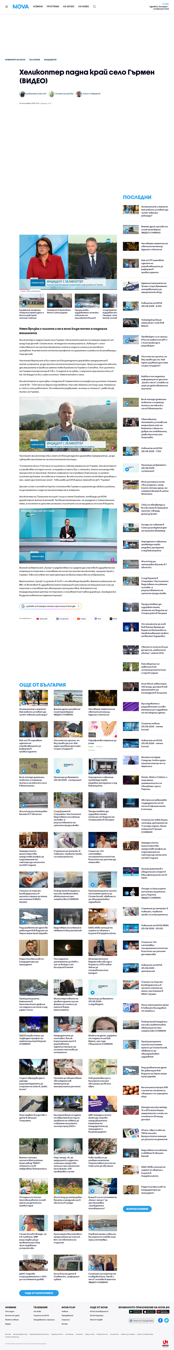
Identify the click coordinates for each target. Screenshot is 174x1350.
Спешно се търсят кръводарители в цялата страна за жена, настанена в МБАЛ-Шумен (33, 896)
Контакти (79, 1334)
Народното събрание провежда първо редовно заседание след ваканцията (102, 781)
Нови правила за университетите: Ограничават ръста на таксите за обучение (102, 1161)
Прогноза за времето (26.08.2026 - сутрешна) (67, 778)
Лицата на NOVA (41, 1315)
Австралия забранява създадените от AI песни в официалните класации (154, 804)
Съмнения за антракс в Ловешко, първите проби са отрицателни (68, 854)
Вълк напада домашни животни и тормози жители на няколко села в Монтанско (33, 781)
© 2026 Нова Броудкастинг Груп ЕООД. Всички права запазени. (26, 1343)
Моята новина (12, 1320)
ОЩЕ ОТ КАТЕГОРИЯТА (39, 1293)
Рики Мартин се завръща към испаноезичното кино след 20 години (153, 668)
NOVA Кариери (96, 1315)
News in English (96, 1320)
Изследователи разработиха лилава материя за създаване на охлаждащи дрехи (154, 708)
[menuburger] (6, 6)
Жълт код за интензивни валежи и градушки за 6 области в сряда (68, 1200)
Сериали (66, 1320)
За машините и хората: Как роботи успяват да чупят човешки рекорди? (33, 712)
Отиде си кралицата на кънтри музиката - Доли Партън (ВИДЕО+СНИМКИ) (153, 893)
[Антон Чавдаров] (79, 94)
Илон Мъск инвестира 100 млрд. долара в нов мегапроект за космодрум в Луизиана (154, 688)
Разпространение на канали (39, 1334)
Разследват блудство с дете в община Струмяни (33, 1118)
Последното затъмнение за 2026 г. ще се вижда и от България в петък (66, 963)
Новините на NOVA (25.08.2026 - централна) (151, 968)
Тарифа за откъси (57, 1334)
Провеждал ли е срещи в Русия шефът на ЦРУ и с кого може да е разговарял (154, 341)
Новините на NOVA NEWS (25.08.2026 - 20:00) (155, 927)
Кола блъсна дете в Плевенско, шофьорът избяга (66, 1276)
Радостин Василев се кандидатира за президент (31, 962)
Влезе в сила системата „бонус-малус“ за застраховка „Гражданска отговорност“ (102, 1203)
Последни (9, 1311)
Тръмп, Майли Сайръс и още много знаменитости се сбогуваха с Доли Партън (154, 783)
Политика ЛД (114, 1334)
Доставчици (69, 1334)
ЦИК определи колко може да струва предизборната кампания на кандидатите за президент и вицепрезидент (99, 1123)
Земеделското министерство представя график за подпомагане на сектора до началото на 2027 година (32, 858)
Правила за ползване (128, 1334)
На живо (83, 6)
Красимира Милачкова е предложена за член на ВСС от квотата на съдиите (68, 1238)
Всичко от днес (12, 1315)
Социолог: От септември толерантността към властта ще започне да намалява (102, 856)
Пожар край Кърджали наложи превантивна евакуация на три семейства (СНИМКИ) (67, 894)
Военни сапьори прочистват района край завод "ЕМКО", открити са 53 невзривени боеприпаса (33, 1163)
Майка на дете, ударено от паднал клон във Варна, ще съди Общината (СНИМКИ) (102, 1039)
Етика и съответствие (145, 1334)
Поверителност (102, 1334)
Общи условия (89, 1334)
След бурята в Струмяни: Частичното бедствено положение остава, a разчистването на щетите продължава (67, 818)
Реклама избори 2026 (20, 1334)
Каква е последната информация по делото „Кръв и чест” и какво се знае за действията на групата (154, 382)
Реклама (8, 1334)
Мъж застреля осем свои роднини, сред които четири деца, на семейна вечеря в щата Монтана (155, 488)
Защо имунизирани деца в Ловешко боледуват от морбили (155, 1008)
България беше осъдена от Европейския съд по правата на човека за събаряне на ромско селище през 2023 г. (67, 1120)
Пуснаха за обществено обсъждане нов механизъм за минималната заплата (68, 1082)
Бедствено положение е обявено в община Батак (68, 929)
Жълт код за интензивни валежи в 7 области (33, 812)
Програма (53, 6)
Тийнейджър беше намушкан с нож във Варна (152, 323)
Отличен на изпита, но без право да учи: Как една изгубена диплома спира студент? (67, 744)
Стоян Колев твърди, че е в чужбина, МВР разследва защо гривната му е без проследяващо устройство (32, 1241)
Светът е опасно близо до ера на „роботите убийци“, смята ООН (154, 650)
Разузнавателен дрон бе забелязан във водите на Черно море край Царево (33, 930)
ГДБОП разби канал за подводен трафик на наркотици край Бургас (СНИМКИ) (32, 1039)
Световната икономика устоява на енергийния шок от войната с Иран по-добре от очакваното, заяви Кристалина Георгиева (154, 428)
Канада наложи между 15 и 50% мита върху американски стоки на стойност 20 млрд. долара (154, 1113)
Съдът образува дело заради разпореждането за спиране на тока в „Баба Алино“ (33, 1083)
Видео (8, 1324)
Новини (38, 6)
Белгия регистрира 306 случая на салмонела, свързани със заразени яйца (154, 1092)
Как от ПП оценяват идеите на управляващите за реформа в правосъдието (30, 746)
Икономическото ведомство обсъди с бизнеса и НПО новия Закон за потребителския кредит (100, 966)
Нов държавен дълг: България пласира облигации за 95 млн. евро (99, 1082)
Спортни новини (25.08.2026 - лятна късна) (152, 726)
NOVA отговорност (99, 1311)
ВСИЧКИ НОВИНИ (137, 1208)
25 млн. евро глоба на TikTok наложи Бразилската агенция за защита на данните (154, 1134)
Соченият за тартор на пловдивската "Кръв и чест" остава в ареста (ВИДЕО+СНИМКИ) (102, 1277)
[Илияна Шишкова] (52, 94)
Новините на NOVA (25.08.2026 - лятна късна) (152, 743)
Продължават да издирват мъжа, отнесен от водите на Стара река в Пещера (101, 815)
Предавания (67, 1315)
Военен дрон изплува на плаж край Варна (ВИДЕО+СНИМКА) (67, 712)
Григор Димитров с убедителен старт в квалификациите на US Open (154, 873)
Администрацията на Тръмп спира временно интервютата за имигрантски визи (154, 287)
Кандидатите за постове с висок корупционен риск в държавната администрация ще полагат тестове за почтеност (66, 1044)
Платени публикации (12, 1337)
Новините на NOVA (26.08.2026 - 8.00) (151, 304)
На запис (69, 6)
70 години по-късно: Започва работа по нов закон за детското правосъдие (32, 1201)
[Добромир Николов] (22, 94)
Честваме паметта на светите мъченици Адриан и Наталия (101, 712)
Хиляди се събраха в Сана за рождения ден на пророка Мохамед (154, 527)
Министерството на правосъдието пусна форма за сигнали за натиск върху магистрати (66, 1004)
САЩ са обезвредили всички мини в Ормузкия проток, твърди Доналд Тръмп (154, 509)
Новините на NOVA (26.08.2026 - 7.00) (151, 449)
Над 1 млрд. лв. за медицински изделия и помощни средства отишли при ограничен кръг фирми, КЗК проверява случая (66, 1164)
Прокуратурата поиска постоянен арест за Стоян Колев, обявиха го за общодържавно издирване (102, 896)
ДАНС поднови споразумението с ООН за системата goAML (32, 1276)
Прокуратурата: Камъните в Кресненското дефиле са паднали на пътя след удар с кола (33, 1004)
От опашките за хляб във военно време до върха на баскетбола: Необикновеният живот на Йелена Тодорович (155, 630)
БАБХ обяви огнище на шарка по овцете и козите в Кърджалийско (102, 930)
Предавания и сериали (44, 1320)
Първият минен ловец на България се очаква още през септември (102, 1237)
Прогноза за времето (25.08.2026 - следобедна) (100, 1001)
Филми (65, 1324)
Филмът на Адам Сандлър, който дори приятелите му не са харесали (153, 761)
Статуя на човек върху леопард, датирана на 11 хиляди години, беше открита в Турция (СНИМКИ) (154, 826)
